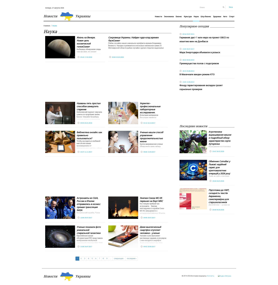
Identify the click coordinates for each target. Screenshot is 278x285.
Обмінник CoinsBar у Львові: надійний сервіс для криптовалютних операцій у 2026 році (219, 167)
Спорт (231, 16)
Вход (231, 7)
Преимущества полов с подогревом (199, 63)
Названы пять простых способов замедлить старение (88, 106)
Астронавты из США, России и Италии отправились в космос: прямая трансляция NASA (89, 204)
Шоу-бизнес (206, 16)
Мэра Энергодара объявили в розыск (200, 52)
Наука (196, 16)
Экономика (169, 16)
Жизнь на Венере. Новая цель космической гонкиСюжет (86, 42)
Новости (158, 16)
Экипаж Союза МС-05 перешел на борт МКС (151, 199)
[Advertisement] (107, 82)
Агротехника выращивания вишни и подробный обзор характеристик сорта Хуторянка (220, 137)
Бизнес (179, 16)
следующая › (119, 258)
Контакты (210, 276)
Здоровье (217, 16)
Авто (225, 16)
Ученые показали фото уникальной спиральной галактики (89, 229)
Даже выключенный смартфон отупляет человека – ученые (150, 229)
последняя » (131, 258)
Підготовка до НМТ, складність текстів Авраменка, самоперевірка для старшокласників (219, 196)
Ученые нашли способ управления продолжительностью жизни (151, 137)
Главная (47, 26)
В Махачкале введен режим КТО (197, 74)
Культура (188, 16)
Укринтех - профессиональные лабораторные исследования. (150, 108)
